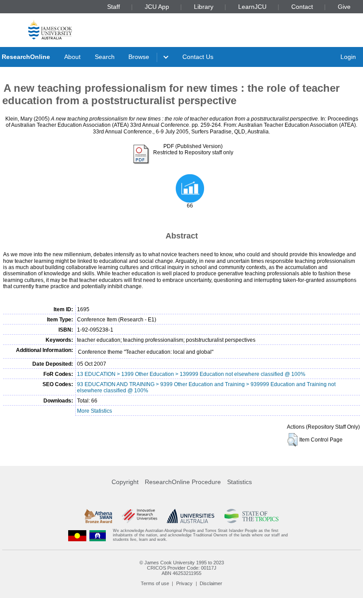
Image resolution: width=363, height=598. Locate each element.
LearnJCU (252, 6)
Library (203, 6)
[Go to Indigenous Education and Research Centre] (77, 535)
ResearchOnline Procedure (183, 481)
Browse (138, 56)
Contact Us (197, 56)
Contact (302, 6)
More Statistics (94, 411)
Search (105, 56)
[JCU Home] (50, 29)
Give (344, 6)
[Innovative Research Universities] (139, 516)
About (72, 56)
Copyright (125, 481)
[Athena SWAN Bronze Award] (98, 516)
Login (348, 56)
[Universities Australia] (190, 516)
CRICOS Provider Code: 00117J (181, 568)
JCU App (157, 6)
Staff (113, 6)
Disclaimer (211, 583)
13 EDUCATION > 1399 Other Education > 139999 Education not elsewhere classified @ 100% (191, 374)
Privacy (184, 583)
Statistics (239, 481)
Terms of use (155, 583)
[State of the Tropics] (251, 516)
